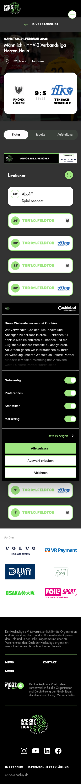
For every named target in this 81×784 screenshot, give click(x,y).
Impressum (14, 767)
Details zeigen (58, 435)
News (9, 662)
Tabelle (40, 134)
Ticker (16, 134)
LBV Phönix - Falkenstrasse (28, 61)
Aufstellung (65, 134)
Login (9, 671)
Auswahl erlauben (40, 460)
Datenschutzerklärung (48, 767)
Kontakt (50, 662)
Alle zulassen (40, 448)
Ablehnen (41, 472)
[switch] (70, 393)
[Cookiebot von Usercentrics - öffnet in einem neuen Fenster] (58, 308)
